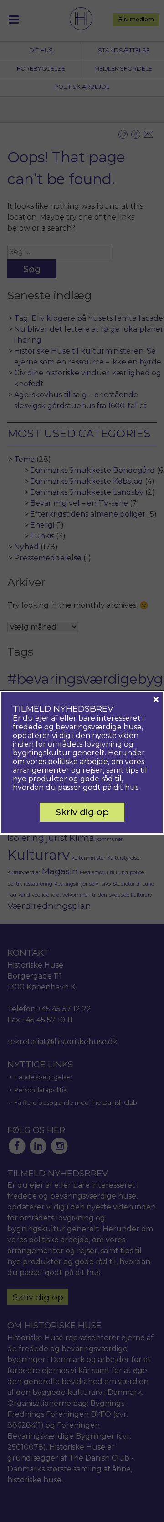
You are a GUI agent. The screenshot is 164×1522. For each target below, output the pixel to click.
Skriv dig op (82, 811)
